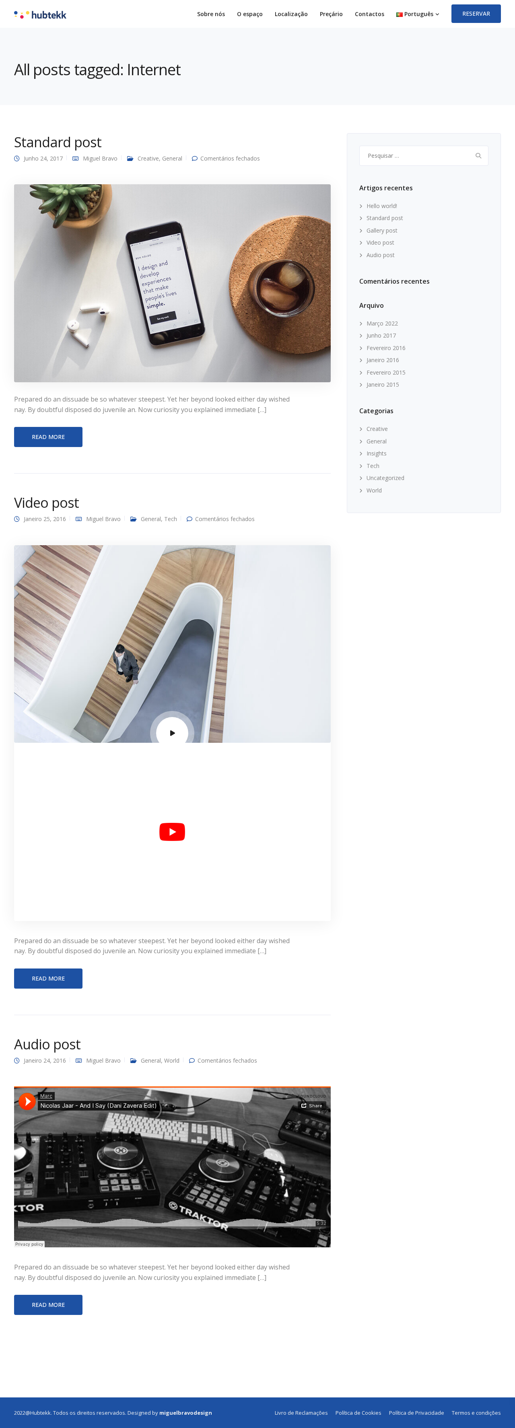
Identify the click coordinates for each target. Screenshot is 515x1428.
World (171, 1060)
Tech (170, 519)
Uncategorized (385, 478)
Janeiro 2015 (383, 384)
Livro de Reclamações (301, 1412)
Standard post (57, 142)
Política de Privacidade (416, 1412)
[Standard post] (172, 282)
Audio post (47, 1044)
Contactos (369, 14)
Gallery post (382, 230)
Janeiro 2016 (383, 360)
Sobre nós (211, 14)
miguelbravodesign (185, 1412)
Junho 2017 (381, 335)
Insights (377, 453)
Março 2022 (382, 323)
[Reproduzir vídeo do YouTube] (172, 832)
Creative (148, 158)
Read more (48, 437)
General (172, 158)
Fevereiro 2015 (386, 372)
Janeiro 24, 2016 (45, 1060)
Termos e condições (476, 1412)
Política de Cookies (358, 1412)
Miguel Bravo (100, 158)
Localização (291, 14)
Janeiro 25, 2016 (45, 519)
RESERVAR (476, 13)
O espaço (250, 14)
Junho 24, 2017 (43, 158)
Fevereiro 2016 (386, 348)
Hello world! (382, 206)
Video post (46, 502)
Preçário (331, 14)
